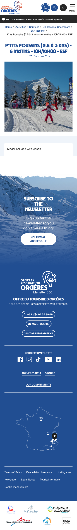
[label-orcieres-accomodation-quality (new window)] (31, 509)
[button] (63, 7)
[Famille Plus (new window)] (47, 521)
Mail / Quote (40, 323)
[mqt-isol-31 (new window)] (11, 509)
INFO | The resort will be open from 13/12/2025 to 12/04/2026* (34, 19)
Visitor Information (39, 333)
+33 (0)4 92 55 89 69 (40, 314)
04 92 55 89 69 (45, 7)
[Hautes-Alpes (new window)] (66, 521)
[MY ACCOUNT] (54, 7)
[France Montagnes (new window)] (19, 521)
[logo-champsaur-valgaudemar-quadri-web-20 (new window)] (58, 509)
